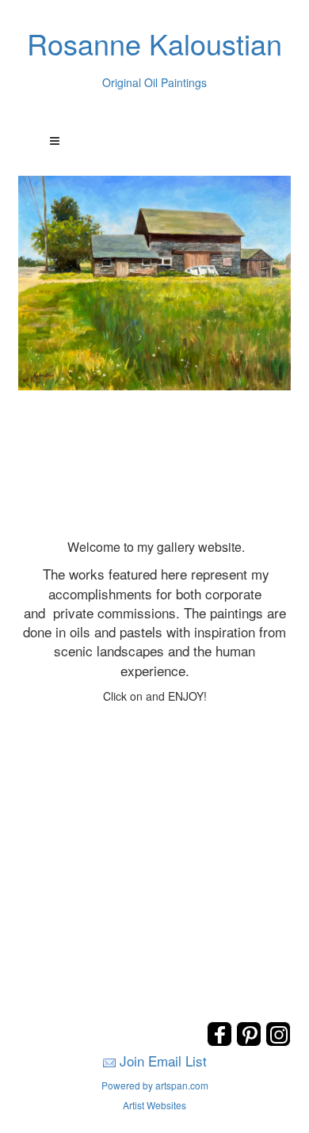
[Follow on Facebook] (221, 1041)
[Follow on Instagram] (278, 1041)
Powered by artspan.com (154, 1085)
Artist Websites (154, 1105)
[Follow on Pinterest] (250, 1041)
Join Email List (163, 1060)
